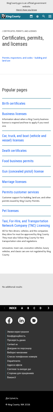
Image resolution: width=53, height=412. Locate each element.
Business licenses (14, 114)
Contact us (12, 344)
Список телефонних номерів (22, 356)
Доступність (12, 398)
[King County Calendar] (31, 16)
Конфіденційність (16, 336)
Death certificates (14, 151)
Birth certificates (13, 103)
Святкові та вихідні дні (19, 369)
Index (13, 308)
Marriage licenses (14, 182)
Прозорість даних (16, 340)
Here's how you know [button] (26, 10)
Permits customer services (20, 192)
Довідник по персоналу (19, 348)
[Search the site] (44, 16)
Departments (13, 361)
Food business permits (17, 161)
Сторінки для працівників (20, 373)
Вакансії (11, 377)
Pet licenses (10, 211)
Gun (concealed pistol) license (23, 171)
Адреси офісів (14, 365)
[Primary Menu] (50, 16)
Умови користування (18, 331)
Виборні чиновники (17, 352)
